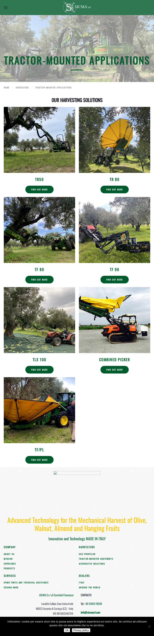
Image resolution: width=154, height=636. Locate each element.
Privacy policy (81, 630)
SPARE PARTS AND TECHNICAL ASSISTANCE (26, 582)
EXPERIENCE (10, 563)
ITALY (82, 582)
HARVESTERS (87, 547)
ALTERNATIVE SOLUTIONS (92, 563)
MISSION (8, 558)
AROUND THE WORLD (89, 587)
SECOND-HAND (11, 587)
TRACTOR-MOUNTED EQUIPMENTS (96, 558)
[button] (6, 7)
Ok (67, 630)
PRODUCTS (9, 568)
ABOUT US (9, 554)
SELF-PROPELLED (87, 554)
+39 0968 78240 (93, 604)
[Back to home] (77, 7)
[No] (149, 626)
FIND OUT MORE (39, 189)
